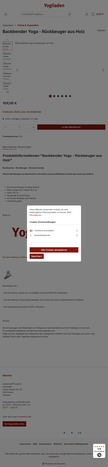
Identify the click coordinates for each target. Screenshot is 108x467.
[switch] (31, 235)
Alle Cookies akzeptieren (54, 250)
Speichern (36, 256)
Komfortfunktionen (42, 235)
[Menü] (103, 445)
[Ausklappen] (77, 230)
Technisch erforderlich (44, 230)
